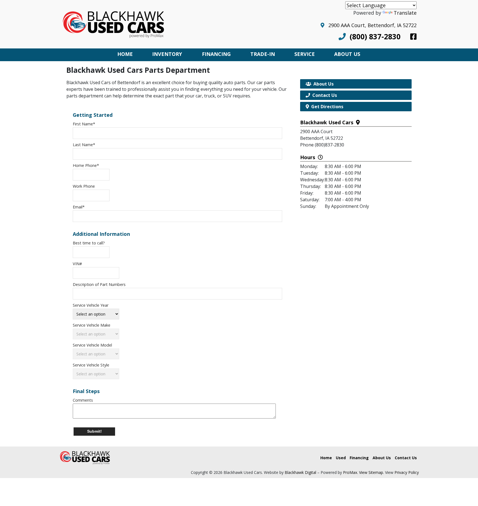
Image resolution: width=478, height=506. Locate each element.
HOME (125, 54)
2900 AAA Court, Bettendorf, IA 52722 (370, 25)
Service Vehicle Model (92, 345)
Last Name (84, 144)
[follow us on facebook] (413, 37)
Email (79, 207)
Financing (359, 457)
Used (341, 457)
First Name (84, 123)
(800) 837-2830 (373, 37)
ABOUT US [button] (347, 54)
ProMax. (350, 472)
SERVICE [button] (304, 54)
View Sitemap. (371, 472)
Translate (405, 12)
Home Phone (86, 165)
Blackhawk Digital (300, 472)
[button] (94, 431)
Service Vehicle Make (91, 325)
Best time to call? (89, 243)
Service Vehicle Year (90, 305)
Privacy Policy (406, 472)
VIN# (77, 263)
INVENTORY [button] (167, 54)
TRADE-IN (262, 54)
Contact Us (406, 457)
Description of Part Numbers (99, 284)
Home (326, 457)
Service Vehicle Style (91, 365)
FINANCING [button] (216, 54)
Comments (83, 400)
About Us (382, 457)
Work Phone (84, 186)
